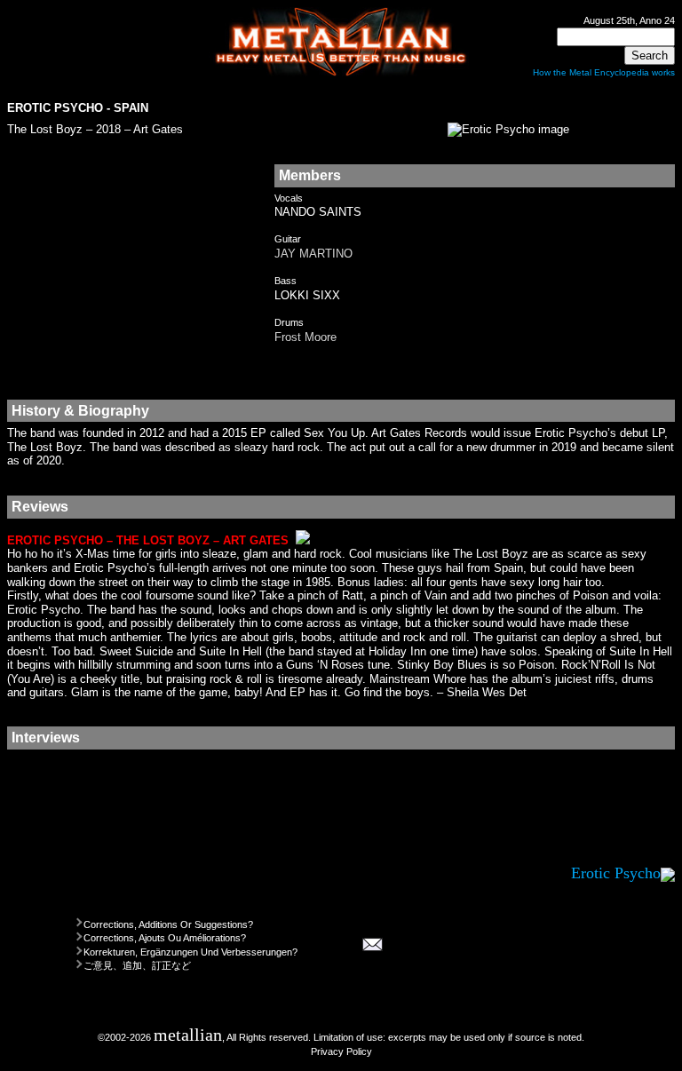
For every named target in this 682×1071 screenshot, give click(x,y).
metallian (188, 1035)
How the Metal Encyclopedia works (604, 72)
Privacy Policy (341, 1051)
